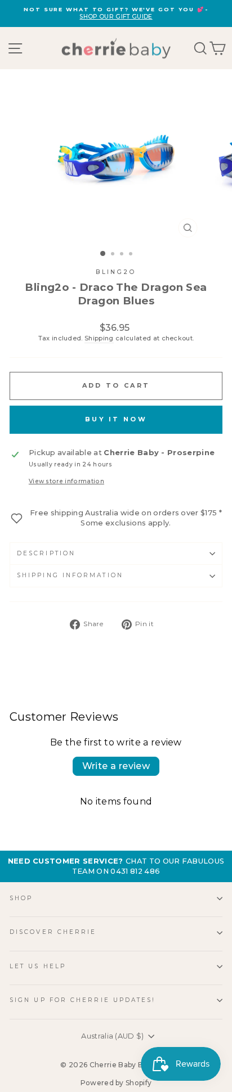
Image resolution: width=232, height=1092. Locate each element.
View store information (66, 481)
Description (46, 553)
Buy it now (116, 419)
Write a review (116, 766)
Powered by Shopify (116, 1082)
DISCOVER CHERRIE (53, 932)
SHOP (21, 898)
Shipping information (70, 575)
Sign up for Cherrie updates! (83, 1000)
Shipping (99, 338)
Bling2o (116, 272)
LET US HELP (38, 966)
